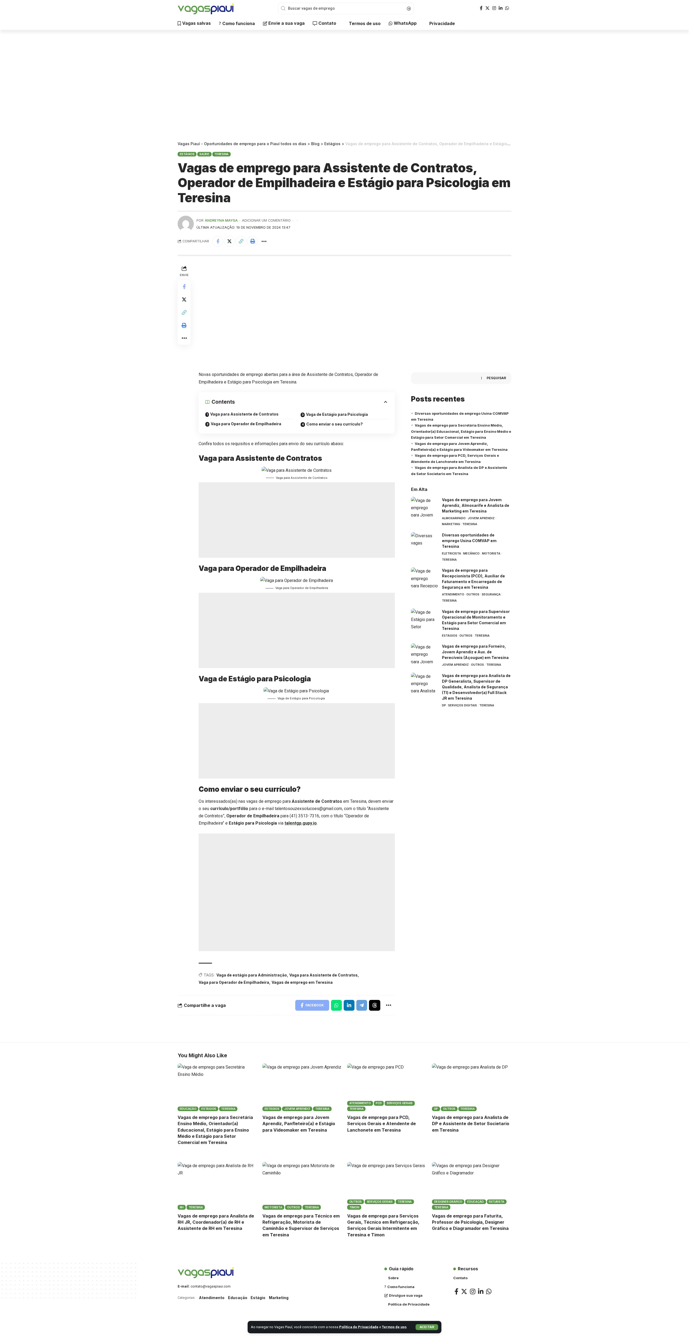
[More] (264, 241)
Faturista (496, 1202)
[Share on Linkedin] (349, 1005)
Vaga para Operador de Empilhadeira (246, 423)
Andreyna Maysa (221, 220)
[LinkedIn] (500, 8)
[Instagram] (494, 8)
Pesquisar (496, 378)
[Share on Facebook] (217, 241)
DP (444, 705)
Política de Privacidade (358, 1327)
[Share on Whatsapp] (336, 1005)
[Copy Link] (240, 241)
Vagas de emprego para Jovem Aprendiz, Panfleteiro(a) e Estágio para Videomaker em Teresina (298, 1123)
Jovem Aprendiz (481, 518)
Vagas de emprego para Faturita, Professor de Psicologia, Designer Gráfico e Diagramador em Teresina (470, 1222)
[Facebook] (481, 8)
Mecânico (471, 553)
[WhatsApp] (507, 8)
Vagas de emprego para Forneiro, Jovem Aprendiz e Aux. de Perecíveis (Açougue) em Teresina (475, 652)
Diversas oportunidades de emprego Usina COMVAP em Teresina (469, 541)
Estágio (258, 1297)
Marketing (451, 524)
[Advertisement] (344, 86)
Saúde (204, 154)
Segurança (491, 594)
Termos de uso (394, 1327)
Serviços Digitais (462, 705)
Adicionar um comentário (266, 220)
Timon (354, 1207)
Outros (472, 594)
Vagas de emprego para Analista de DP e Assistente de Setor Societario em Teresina (470, 1123)
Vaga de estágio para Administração (251, 975)
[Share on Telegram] (361, 1005)
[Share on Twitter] (229, 241)
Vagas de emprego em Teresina (302, 982)
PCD (379, 1103)
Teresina (221, 154)
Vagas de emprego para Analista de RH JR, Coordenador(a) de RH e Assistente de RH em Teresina (216, 1222)
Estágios (187, 154)
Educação (188, 1109)
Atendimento (453, 594)
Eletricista (451, 553)
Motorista (491, 553)
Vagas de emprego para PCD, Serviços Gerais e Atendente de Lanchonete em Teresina (381, 1123)
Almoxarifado (454, 518)
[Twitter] (487, 8)
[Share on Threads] (374, 1005)
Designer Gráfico (448, 1202)
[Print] (252, 241)
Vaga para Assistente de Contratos (244, 414)
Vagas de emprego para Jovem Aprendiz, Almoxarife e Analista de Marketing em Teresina (475, 505)
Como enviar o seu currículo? (334, 424)
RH (182, 1207)
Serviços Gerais (400, 1103)
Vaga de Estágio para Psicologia (337, 414)
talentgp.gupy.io (300, 823)
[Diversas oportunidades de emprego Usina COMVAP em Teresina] (424, 542)
